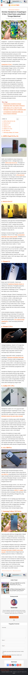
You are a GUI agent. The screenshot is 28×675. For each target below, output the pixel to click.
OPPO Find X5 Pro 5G (11, 162)
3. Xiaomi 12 (5, 125)
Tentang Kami (3, 669)
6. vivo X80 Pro (6, 130)
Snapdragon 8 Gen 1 (6, 64)
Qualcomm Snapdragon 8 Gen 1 (7, 570)
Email (3, 645)
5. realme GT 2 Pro (7, 128)
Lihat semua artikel (14, 617)
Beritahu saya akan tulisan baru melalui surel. (12, 654)
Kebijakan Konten (20, 669)
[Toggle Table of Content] (16, 119)
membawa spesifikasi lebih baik (15, 357)
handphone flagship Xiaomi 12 (16, 284)
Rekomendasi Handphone (14, 9)
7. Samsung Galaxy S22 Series (10, 132)
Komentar (4, 627)
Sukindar (20, 18)
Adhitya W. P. (20, 591)
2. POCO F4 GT (6, 123)
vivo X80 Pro (4, 474)
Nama (3, 640)
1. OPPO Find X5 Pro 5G (8, 121)
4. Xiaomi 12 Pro (6, 126)
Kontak (8, 669)
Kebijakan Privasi (13, 669)
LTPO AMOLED (20, 175)
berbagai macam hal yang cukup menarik (12, 416)
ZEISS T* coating (18, 490)
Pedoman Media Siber (5, 670)
